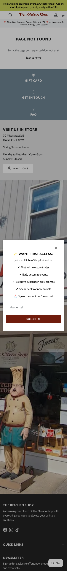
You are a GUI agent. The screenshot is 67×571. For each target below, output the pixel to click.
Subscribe (33, 318)
